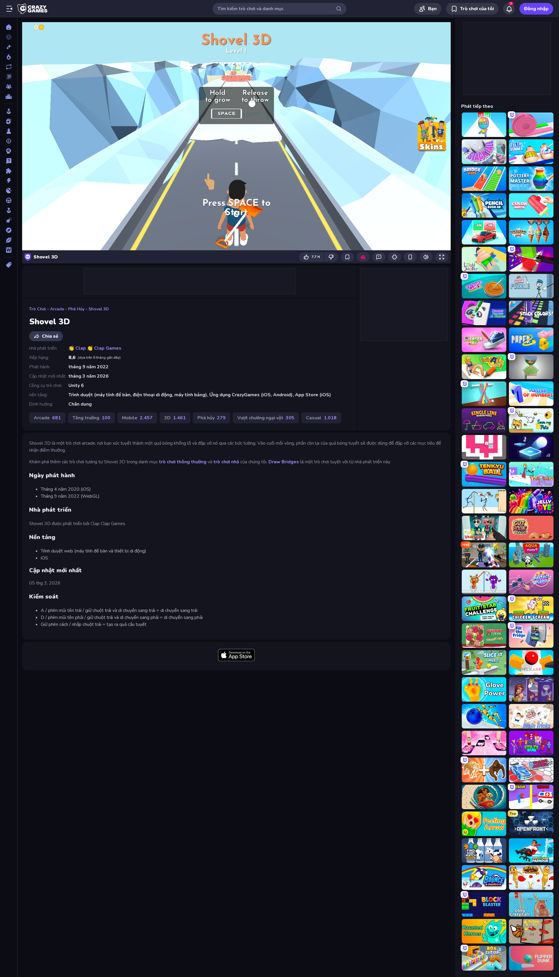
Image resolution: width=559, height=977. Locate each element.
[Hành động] (8, 181)
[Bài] (8, 121)
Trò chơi (37, 309)
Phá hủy (76, 309)
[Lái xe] (8, 200)
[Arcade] (8, 111)
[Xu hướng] (8, 57)
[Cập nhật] (8, 67)
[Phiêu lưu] (8, 230)
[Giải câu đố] (8, 161)
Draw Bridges (283, 462)
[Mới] (8, 47)
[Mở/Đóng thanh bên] (9, 9)
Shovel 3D (99, 309)
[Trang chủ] (8, 27)
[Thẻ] (8, 265)
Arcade (57, 309)
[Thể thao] (8, 240)
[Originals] (8, 77)
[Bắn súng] (8, 141)
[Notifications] (509, 9)
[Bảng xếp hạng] (8, 96)
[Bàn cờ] (8, 131)
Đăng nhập (536, 9)
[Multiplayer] (8, 86)
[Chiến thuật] (8, 151)
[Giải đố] (8, 171)
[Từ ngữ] (8, 250)
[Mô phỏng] (8, 210)
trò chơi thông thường (182, 462)
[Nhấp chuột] (8, 220)
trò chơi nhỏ (226, 462)
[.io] (8, 191)
